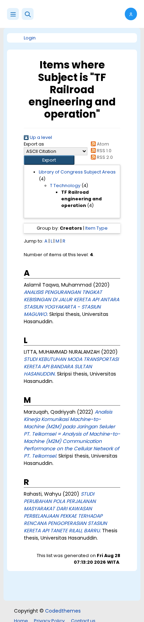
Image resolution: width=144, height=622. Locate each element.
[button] (28, 14)
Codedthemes (63, 610)
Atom (102, 144)
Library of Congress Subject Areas (77, 172)
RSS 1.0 (103, 151)
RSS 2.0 (104, 157)
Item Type (96, 228)
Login (30, 38)
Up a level (40, 137)
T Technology (65, 185)
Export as (34, 144)
